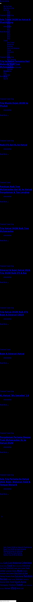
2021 (8, 21)
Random (28, 575)
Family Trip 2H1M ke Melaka (13, 555)
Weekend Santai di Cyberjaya (13, 551)
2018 (8, 27)
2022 (8, 19)
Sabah (9, 579)
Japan (9, 58)
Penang (7, 576)
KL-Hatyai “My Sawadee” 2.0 (14, 395)
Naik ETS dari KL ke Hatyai (13, 144)
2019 (8, 25)
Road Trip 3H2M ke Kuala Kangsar (15, 549)
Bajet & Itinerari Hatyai (12, 353)
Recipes (6, 71)
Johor (19, 568)
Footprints (10, 44)
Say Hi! (6, 79)
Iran (8, 54)
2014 (8, 35)
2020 (8, 23)
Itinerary (10, 46)
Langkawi (9, 571)
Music (5, 77)
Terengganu (4, 585)
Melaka (14, 571)
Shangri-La (26, 579)
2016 (8, 31)
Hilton (14, 566)
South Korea (11, 63)
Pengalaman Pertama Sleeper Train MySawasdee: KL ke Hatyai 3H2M (15, 440)
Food (9, 565)
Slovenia (10, 61)
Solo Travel (10, 42)
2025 (8, 14)
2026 (8, 12)
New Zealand (11, 59)
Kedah (23, 568)
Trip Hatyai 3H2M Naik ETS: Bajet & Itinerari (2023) (14, 313)
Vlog (5, 73)
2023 (8, 18)
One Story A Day (9, 8)
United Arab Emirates (14, 67)
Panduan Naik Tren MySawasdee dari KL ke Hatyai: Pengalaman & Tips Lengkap (16, 189)
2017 (8, 29)
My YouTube (8, 6)
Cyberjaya (7, 75)
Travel (6, 40)
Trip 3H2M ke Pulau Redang (13, 553)
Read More (4, 115)
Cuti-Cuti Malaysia (13, 48)
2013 (8, 37)
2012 (8, 39)
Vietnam (10, 69)
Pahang (2, 576)
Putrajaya (19, 576)
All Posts (6, 10)
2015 (8, 33)
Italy (8, 56)
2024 (8, 16)
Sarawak (13, 579)
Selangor (19, 579)
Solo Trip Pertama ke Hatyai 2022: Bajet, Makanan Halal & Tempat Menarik (15, 481)
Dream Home (3, 566)
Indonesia (10, 52)
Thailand (10, 65)
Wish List (20, 588)
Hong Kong (19, 566)
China (9, 50)
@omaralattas (4, 1)
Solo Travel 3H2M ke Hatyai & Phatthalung (18, 547)
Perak (13, 576)
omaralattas (8, 110)
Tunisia (24, 585)
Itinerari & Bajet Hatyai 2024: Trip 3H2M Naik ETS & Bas (15, 271)
